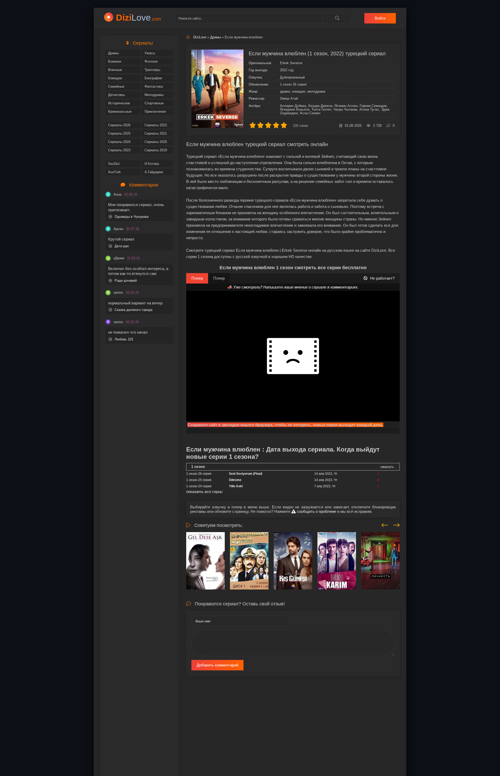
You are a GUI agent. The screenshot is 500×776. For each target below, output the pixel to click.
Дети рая (122, 246)
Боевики (114, 61)
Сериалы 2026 (119, 125)
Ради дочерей (126, 280)
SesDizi (114, 164)
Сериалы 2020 (156, 142)
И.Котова (152, 164)
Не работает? (382, 278)
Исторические (119, 103)
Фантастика (154, 86)
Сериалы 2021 (156, 133)
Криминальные (120, 111)
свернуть (387, 467)
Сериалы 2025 (119, 133)
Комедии (115, 78)
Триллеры (152, 70)
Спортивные (154, 103)
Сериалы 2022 (156, 125)
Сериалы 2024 (119, 142)
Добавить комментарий (217, 665)
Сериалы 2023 (119, 150)
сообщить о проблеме (316, 511)
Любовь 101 (124, 339)
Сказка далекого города (133, 309)
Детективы (116, 95)
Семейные (116, 86)
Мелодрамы (154, 95)
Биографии (153, 78)
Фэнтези (151, 61)
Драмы (113, 53)
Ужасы (150, 53)
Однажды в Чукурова (131, 216)
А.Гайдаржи (154, 172)
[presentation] (385, 524)
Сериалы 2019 (156, 150)
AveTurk (114, 172)
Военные (115, 70)
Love (138, 17)
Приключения (155, 111)
